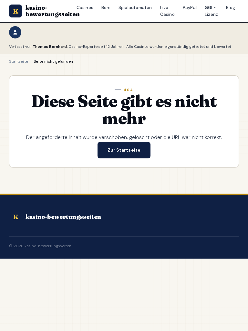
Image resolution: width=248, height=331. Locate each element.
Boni (105, 7)
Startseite (18, 61)
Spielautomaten (135, 7)
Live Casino (167, 11)
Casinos (85, 7)
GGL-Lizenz (211, 11)
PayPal (190, 7)
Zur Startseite (124, 150)
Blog (230, 7)
